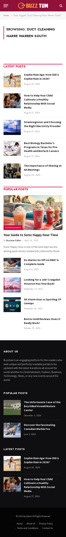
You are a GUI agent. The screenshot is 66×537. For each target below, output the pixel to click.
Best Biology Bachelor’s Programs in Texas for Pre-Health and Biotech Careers (41, 147)
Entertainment (13, 227)
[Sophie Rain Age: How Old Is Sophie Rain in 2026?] (12, 79)
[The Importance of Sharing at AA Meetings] (12, 170)
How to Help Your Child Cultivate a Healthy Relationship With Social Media (39, 101)
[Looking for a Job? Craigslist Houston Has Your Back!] (12, 284)
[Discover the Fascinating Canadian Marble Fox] (12, 430)
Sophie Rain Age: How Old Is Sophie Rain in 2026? (41, 77)
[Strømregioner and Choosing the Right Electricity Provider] (12, 127)
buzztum (27, 516)
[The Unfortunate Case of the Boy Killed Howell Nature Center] (12, 407)
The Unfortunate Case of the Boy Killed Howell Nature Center (42, 406)
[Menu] (6, 6)
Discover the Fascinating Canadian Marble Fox (39, 427)
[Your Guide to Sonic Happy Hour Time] (33, 212)
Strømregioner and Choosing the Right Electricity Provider (42, 124)
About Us (31, 523)
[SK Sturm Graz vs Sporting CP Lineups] (12, 304)
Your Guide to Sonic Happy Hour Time (31, 235)
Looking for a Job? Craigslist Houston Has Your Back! (42, 281)
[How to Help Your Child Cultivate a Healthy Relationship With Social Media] (12, 100)
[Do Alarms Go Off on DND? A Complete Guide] (12, 265)
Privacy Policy (46, 523)
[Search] (60, 6)
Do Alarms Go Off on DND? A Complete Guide (41, 262)
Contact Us (47, 528)
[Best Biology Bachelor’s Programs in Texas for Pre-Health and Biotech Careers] (12, 148)
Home (20, 523)
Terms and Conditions (27, 528)
